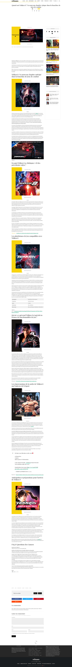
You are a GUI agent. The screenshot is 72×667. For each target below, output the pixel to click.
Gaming (35, 651)
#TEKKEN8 (28, 462)
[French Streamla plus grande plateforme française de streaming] (52, 80)
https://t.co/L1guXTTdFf (32, 467)
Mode (38, 651)
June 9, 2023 (28, 471)
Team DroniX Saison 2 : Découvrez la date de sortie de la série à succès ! (52, 74)
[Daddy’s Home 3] (47, 95)
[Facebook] (31, 661)
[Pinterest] (34, 661)
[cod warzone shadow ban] (47, 103)
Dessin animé (38, 650)
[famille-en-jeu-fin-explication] (52, 56)
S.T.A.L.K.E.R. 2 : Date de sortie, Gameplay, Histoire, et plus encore (26, 381)
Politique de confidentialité (46, 663)
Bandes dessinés (31, 649)
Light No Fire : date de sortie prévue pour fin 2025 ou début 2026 (54, 99)
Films (33, 651)
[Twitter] (32, 661)
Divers (30, 651)
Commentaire (13, 617)
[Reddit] (35, 661)
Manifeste (29, 663)
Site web (29, 629)
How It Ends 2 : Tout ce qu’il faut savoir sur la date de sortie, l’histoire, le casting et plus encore (52, 50)
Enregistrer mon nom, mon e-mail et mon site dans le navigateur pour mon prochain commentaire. (24, 633)
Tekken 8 (36, 113)
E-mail (12, 629)
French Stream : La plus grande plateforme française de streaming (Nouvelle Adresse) (52, 86)
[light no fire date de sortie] (47, 99)
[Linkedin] (38, 661)
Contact (53, 663)
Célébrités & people (32, 650)
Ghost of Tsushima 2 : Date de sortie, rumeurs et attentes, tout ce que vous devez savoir (29, 474)
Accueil (18, 663)
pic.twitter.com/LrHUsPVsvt (21, 469)
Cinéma (36, 649)
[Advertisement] (36, 20)
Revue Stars (34, 663)
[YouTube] (36, 661)
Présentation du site (23, 663)
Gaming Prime (39, 663)
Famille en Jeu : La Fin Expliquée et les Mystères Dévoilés (51, 62)
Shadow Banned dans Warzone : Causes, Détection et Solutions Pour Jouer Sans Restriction (54, 103)
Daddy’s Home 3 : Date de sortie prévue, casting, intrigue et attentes (54, 95)
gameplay (39, 539)
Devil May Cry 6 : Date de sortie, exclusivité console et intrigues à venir (27, 233)
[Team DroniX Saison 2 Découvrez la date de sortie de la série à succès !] (52, 68)
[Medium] (39, 661)
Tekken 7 (32, 426)
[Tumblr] (40, 661)
